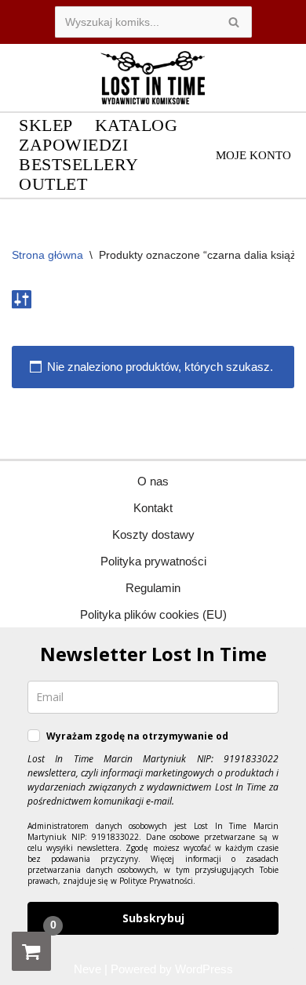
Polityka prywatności (153, 561)
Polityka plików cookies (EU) (153, 614)
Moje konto (253, 155)
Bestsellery (79, 165)
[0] (31, 951)
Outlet (53, 184)
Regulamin (153, 587)
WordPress (204, 969)
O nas (153, 481)
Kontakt (153, 507)
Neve (87, 969)
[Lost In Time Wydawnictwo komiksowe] (153, 77)
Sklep (46, 126)
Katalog (136, 126)
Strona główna (47, 255)
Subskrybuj (153, 917)
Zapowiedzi (73, 145)
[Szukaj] (234, 22)
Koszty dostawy (153, 534)
